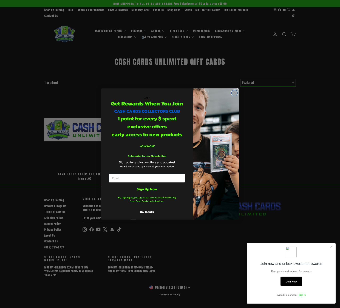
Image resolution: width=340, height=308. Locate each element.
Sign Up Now (147, 189)
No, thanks (147, 212)
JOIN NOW (147, 146)
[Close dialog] (234, 93)
